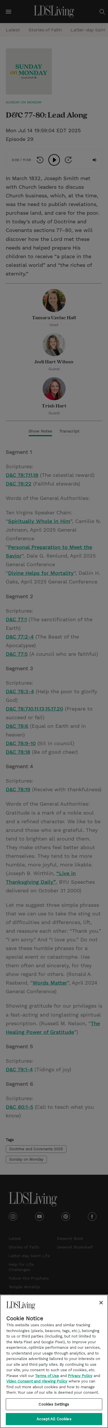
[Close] (101, 1302)
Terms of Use (47, 1376)
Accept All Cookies (54, 1419)
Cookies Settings (54, 1404)
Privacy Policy (80, 1376)
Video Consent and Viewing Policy (36, 1381)
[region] (54, 1361)
